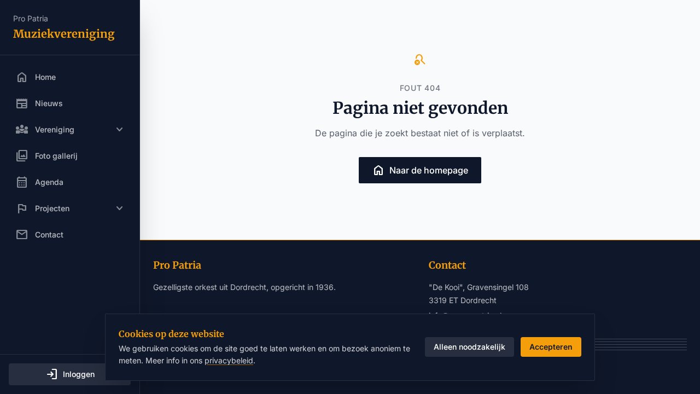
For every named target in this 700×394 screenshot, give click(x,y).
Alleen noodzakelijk (469, 346)
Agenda (39, 182)
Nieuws (39, 103)
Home (35, 77)
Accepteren (551, 346)
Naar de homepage (420, 170)
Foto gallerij (46, 156)
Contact (39, 234)
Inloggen (70, 374)
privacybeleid (229, 360)
